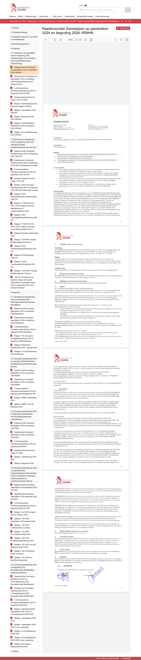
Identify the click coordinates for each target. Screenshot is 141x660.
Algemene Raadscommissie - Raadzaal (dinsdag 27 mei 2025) (57, 21)
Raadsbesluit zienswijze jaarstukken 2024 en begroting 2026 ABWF (22, 382)
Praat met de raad (102, 16)
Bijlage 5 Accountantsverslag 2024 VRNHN (24, 133)
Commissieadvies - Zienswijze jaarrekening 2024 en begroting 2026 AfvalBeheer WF (23, 391)
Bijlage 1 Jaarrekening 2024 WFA (23, 458)
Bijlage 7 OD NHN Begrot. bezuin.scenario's (23, 552)
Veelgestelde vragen (85, 16)
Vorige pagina (124, 28)
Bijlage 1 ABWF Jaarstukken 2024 (24, 399)
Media (20, 16)
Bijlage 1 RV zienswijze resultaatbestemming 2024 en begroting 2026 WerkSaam (22, 338)
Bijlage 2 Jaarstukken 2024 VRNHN (23, 111)
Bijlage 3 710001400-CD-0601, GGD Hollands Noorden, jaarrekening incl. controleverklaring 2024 (23, 207)
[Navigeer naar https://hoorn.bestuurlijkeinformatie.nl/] (20, 8)
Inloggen (125, 658)
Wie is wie (57, 16)
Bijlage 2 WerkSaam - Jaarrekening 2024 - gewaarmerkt (24, 346)
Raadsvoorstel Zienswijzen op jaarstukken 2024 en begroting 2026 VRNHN (24, 69)
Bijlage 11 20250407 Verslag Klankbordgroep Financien (24, 272)
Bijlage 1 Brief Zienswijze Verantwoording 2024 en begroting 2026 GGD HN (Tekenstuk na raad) (24, 187)
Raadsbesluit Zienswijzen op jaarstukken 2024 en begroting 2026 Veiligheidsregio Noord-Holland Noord (24, 80)
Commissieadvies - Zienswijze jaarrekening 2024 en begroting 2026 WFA (23, 443)
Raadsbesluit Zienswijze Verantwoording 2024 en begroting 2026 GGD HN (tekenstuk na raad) (24, 162)
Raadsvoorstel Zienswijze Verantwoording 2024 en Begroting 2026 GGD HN (24, 153)
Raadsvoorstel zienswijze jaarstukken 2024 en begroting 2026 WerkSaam (22, 311)
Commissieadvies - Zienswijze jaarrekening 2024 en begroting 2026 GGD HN (23, 172)
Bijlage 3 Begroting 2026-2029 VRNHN (22, 118)
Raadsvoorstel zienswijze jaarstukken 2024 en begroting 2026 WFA (22, 425)
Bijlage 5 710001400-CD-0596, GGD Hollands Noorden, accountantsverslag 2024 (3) (23, 226)
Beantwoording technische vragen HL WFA (23, 451)
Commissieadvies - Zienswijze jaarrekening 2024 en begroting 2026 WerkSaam (23, 329)
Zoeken (81, 5)
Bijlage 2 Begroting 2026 (24, 463)
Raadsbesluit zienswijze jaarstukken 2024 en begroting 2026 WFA (22, 434)
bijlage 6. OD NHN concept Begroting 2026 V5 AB (23, 546)
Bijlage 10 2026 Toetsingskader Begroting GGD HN (23, 264)
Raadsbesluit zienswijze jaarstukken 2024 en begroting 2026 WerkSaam (22, 320)
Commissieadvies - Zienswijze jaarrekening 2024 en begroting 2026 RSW (23, 602)
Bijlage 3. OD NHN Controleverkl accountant (20, 526)
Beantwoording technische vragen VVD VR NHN (23, 98)
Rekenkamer (70, 16)
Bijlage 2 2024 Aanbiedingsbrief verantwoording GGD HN (23, 196)
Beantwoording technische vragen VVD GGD (23, 180)
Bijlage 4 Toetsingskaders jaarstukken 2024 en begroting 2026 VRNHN (22, 125)
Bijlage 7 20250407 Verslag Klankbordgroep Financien (23, 241)
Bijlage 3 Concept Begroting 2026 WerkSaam (23, 353)
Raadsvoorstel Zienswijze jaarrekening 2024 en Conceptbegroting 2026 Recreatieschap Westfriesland (23, 580)
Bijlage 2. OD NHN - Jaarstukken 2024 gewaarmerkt (23, 520)
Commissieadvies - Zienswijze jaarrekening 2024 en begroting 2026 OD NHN (23, 505)
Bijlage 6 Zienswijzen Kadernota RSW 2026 (21, 645)
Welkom (12, 16)
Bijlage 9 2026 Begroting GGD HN (22, 256)
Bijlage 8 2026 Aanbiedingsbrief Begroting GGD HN (23, 248)
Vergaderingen (31, 16)
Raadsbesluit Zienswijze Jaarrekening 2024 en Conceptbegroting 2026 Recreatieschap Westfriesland (22, 592)
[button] (128, 10)
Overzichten (43, 16)
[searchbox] (101, 10)
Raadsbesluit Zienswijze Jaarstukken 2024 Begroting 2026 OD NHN (24, 496)
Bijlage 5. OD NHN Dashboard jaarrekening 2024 (22, 539)
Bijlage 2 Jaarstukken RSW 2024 (23, 619)
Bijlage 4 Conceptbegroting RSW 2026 (23, 632)
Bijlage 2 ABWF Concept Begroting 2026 (22, 405)
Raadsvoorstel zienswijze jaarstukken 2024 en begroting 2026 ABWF (22, 373)
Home (24, 21)
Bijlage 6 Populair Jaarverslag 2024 (24, 234)
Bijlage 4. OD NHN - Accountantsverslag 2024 (20, 533)
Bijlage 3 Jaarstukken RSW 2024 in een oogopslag (23, 626)
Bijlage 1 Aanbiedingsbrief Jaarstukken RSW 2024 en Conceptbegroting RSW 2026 (23, 611)
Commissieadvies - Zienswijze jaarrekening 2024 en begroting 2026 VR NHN (23, 90)
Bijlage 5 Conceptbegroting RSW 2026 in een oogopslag (23, 639)
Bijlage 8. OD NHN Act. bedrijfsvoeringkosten (21, 559)
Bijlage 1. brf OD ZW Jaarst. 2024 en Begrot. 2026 (23, 513)
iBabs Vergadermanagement (106, 658)
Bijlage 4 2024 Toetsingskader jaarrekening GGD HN (24, 217)
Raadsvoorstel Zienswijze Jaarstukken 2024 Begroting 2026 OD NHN (24, 487)
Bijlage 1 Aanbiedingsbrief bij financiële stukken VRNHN (24, 105)
